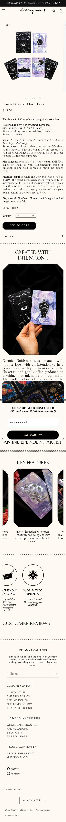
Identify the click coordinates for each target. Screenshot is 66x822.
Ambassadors (17, 729)
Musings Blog (17, 757)
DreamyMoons (16, 789)
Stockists (15, 732)
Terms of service (43, 810)
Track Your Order (21, 708)
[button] (54, 10)
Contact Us (16, 692)
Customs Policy (19, 704)
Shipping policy (12, 815)
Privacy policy (26, 810)
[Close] (60, 385)
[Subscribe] (55, 674)
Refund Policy (18, 700)
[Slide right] (40, 98)
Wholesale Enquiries (22, 725)
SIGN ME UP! (33, 435)
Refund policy (11, 810)
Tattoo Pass (17, 736)
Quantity (7, 215)
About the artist (20, 753)
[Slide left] (25, 98)
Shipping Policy (18, 696)
